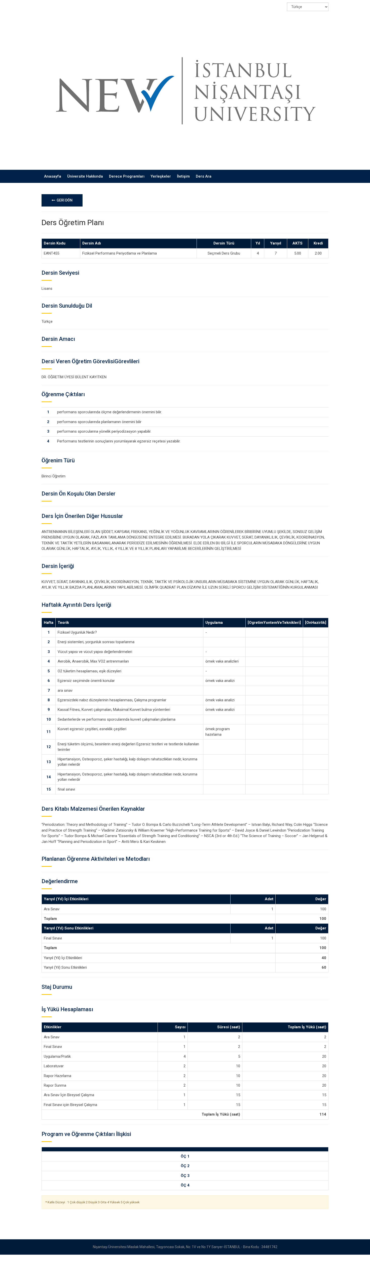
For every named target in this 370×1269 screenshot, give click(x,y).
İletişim (183, 176)
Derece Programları (126, 176)
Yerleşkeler (161, 176)
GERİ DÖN (63, 200)
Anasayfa (52, 176)
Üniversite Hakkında (85, 176)
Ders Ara (203, 176)
